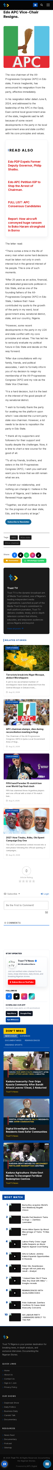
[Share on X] (20, 555)
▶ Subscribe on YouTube (22, 982)
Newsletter (13, 560)
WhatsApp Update (35, 560)
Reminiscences (32, 1040)
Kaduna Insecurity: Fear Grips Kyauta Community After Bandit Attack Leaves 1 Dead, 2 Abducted (26, 1084)
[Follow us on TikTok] (38, 555)
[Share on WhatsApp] (26, 555)
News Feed (9, 1435)
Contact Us (9, 1379)
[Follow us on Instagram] (32, 555)
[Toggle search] (41, 5)
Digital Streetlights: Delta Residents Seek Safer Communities (26, 1130)
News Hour (11, 1036)
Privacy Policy (10, 1387)
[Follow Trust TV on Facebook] (9, 996)
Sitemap (8, 1447)
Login (46, 894)
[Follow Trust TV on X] (16, 996)
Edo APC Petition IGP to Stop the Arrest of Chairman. (24, 186)
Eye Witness (13, 1020)
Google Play (25, 1013)
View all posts (14, 628)
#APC (13, 537)
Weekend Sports (14, 1045)
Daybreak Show (11, 1403)
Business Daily (11, 1411)
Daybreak (25, 1036)
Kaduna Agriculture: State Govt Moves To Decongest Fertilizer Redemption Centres (24, 1175)
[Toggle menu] (48, 5)
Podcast (8, 1443)
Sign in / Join (10, 1383)
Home (7, 1370)
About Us (8, 1374)
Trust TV (15, 1458)
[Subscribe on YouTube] (35, 5)
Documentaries (13, 1040)
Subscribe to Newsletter (18, 522)
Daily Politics (10, 1407)
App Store (11, 1013)
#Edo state (25, 537)
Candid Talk (9, 1415)
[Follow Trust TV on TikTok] (32, 996)
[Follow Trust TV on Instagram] (24, 996)
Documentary (10, 1419)
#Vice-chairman (12, 543)
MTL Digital (32, 1466)
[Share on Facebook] (14, 555)
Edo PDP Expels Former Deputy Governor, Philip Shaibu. (24, 165)
